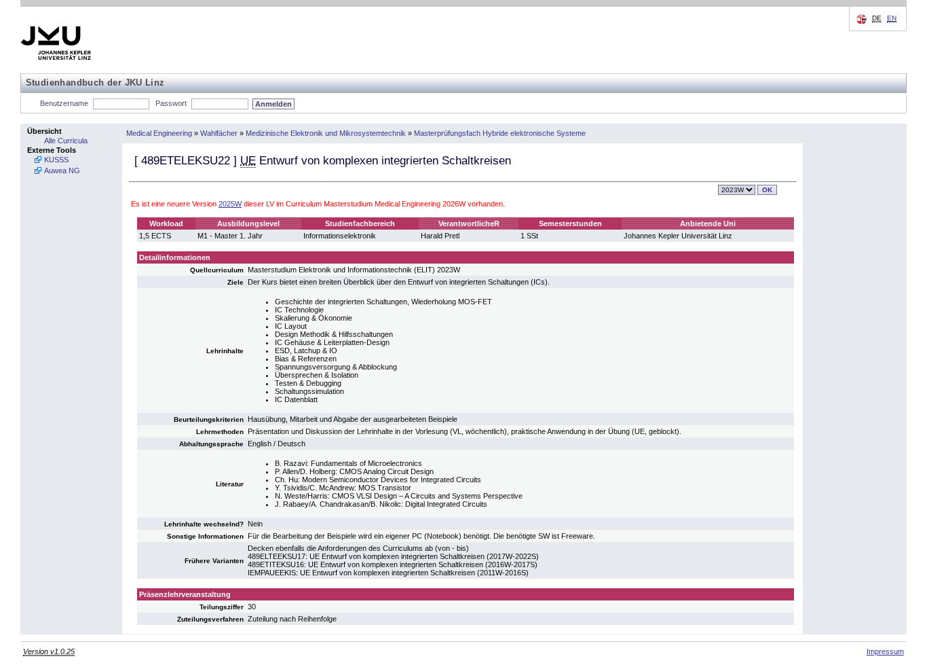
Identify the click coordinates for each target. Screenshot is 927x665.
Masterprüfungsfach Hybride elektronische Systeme (500, 133)
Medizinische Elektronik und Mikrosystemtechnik (326, 133)
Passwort (171, 103)
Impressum (885, 651)
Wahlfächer (219, 133)
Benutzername (64, 103)
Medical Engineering (159, 133)
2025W (230, 204)
